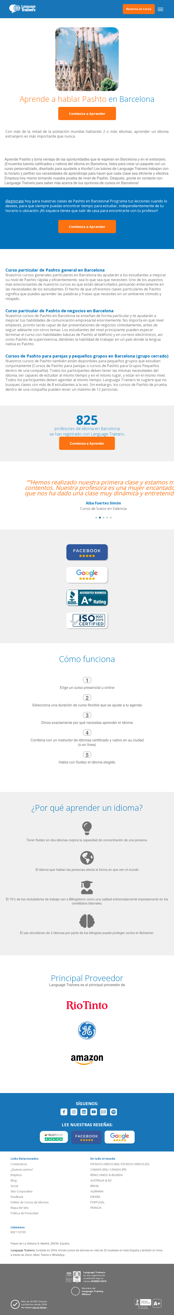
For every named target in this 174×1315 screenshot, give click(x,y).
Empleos (16, 1175)
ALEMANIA (97, 1191)
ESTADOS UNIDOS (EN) (104, 1164)
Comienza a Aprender (87, 113)
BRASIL (94, 1186)
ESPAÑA (95, 1197)
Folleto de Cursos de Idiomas (29, 1202)
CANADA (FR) (118, 1169)
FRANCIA (96, 1208)
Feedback (17, 1197)
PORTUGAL (97, 1202)
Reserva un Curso (138, 9)
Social (14, 1186)
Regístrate (15, 201)
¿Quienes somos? (22, 1169)
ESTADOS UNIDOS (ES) (135, 1164)
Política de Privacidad (24, 1213)
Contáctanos (19, 1164)
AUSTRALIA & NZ (101, 1180)
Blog (14, 1180)
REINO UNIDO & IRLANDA (106, 1175)
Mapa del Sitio (20, 1208)
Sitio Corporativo (22, 1191)
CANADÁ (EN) (98, 1169)
